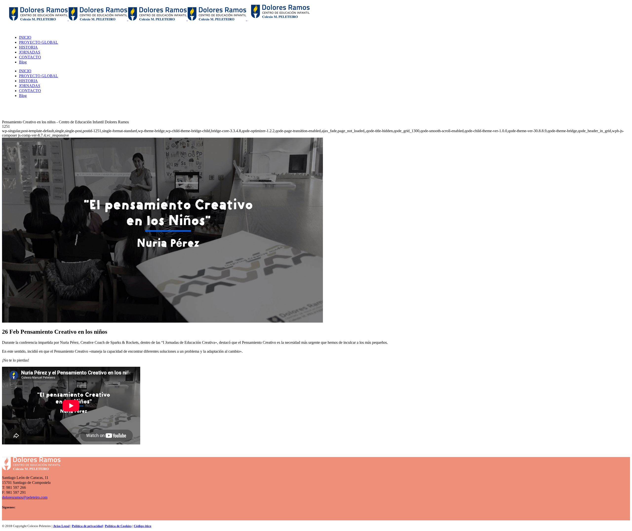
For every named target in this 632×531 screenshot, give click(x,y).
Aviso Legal (61, 526)
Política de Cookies (118, 526)
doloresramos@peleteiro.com (24, 497)
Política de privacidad (87, 526)
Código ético (142, 526)
